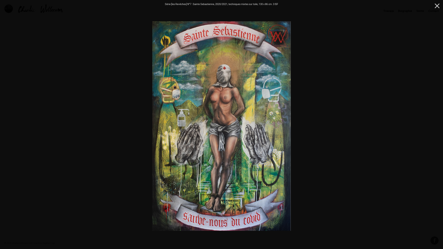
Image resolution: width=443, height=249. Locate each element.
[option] (221, 126)
